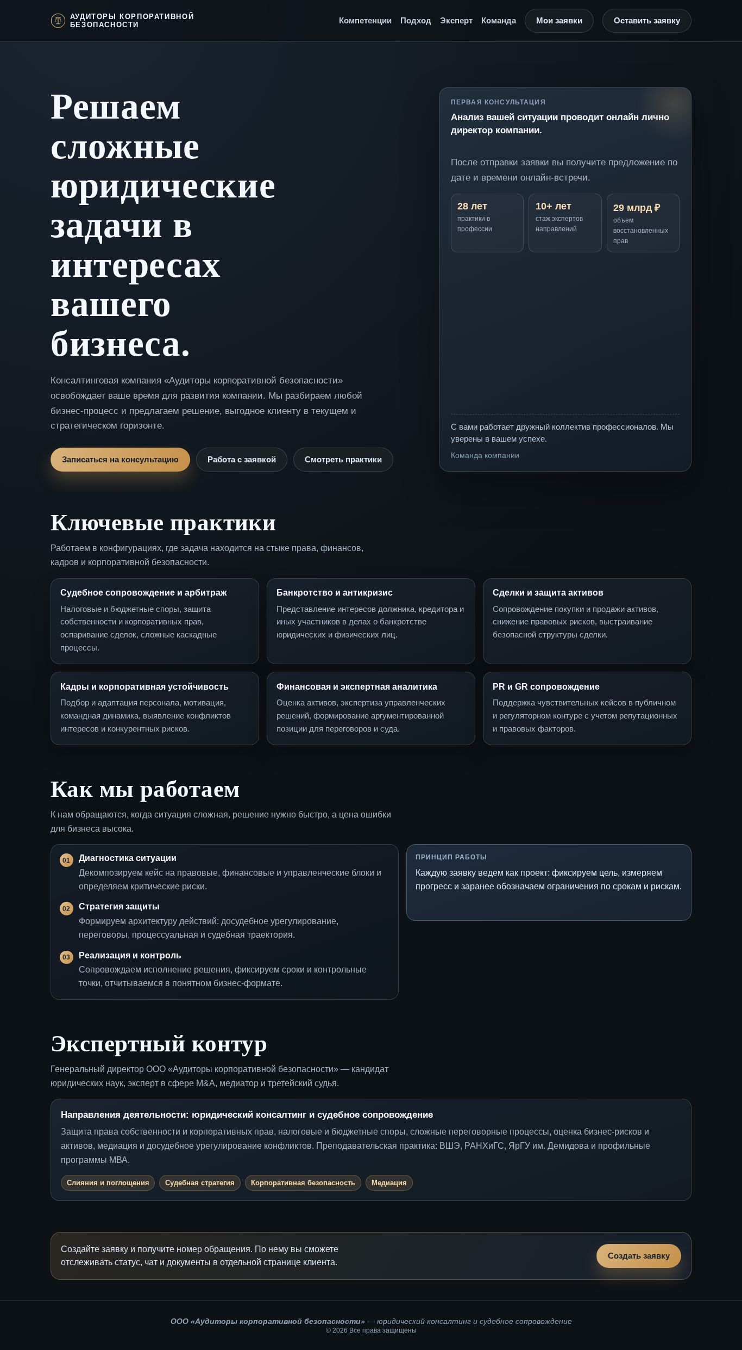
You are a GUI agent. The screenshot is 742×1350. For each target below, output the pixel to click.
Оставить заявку (647, 20)
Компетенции (365, 20)
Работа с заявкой (241, 459)
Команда (498, 20)
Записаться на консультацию (120, 459)
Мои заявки (559, 20)
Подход (415, 20)
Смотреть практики (343, 459)
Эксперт (456, 20)
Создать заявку (639, 1256)
